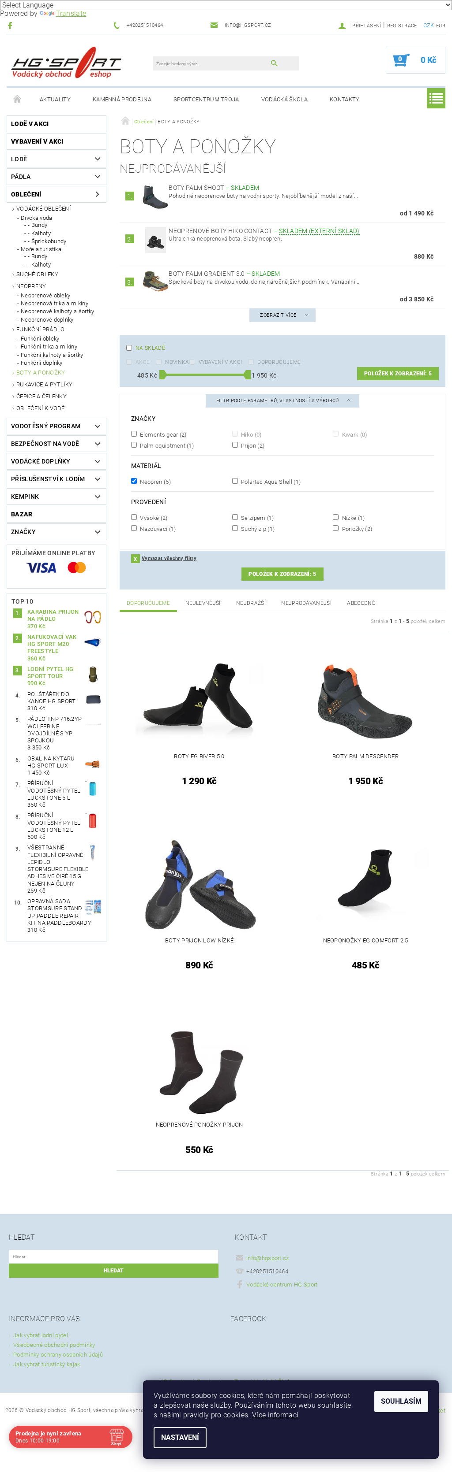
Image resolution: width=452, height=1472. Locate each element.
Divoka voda (37, 218)
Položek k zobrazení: (398, 374)
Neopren (155, 481)
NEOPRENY (31, 286)
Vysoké (153, 518)
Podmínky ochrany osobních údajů (58, 1354)
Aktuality (55, 99)
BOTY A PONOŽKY (40, 372)
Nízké (352, 518)
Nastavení (180, 1437)
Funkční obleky (40, 338)
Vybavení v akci (37, 141)
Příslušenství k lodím (48, 478)
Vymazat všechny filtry (169, 558)
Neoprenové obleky (45, 295)
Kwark (353, 434)
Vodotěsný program (45, 426)
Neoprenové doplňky (47, 319)
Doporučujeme (279, 362)
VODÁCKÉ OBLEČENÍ (43, 208)
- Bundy (37, 225)
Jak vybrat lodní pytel (40, 1335)
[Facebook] (11, 25)
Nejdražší (251, 603)
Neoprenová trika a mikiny (54, 303)
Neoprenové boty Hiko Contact (264, 230)
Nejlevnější (203, 603)
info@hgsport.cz (267, 1258)
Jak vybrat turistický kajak (46, 1364)
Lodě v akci (30, 123)
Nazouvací (157, 529)
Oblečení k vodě (40, 408)
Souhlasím (401, 1401)
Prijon (252, 445)
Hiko (251, 434)
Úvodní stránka (18, 99)
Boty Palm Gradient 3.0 (224, 273)
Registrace (402, 26)
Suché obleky (37, 274)
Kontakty (345, 99)
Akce (143, 362)
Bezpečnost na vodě (45, 443)
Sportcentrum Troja (206, 99)
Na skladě (150, 348)
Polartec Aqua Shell (270, 481)
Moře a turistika (41, 249)
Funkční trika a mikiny (49, 346)
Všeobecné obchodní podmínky (54, 1345)
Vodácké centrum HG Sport (282, 1284)
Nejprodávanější (306, 603)
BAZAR (22, 514)
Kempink (25, 496)
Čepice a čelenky (41, 396)
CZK (428, 25)
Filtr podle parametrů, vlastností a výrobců (278, 401)
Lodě (19, 159)
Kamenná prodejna (122, 99)
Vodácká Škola (284, 99)
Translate (71, 13)
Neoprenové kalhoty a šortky (57, 311)
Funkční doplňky (42, 363)
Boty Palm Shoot (214, 187)
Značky (23, 531)
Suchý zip (257, 529)
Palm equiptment (166, 445)
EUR (440, 26)
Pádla (21, 176)
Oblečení (26, 194)
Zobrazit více (278, 315)
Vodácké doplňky (41, 461)
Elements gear (163, 434)
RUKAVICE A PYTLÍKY (44, 384)
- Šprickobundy (47, 241)
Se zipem (257, 518)
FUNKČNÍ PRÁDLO (40, 329)
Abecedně (361, 603)
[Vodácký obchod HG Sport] (66, 64)
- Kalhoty (39, 233)
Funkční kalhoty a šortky (52, 355)
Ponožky (356, 529)
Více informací (275, 1415)
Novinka (177, 362)
